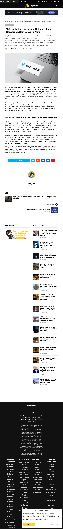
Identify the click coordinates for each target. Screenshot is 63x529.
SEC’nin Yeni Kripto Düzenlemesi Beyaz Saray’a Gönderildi (48, 286)
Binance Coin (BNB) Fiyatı (24, 473)
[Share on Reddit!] (38, 160)
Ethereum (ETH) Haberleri (10, 472)
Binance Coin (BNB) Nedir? (38, 479)
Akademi (35, 459)
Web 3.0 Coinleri (51, 507)
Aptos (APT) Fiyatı (24, 484)
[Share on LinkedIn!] (48, 160)
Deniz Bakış (31, 183)
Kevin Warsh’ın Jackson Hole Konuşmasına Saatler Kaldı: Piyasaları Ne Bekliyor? (49, 255)
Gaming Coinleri (51, 486)
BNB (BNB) (28, 1)
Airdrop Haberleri (10, 501)
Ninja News (7, 21)
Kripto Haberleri (15, 21)
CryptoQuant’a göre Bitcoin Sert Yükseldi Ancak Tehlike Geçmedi (48, 339)
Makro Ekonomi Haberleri (10, 484)
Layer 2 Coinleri (51, 471)
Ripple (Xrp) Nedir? (38, 473)
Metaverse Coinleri (51, 502)
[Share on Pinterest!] (53, 160)
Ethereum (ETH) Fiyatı (24, 468)
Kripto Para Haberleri (11, 460)
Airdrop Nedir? (37, 493)
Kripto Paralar (24, 459)
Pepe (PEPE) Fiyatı (24, 499)
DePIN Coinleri (51, 497)
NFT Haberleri (10, 520)
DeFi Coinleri (50, 493)
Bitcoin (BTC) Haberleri (10, 466)
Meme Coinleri (51, 481)
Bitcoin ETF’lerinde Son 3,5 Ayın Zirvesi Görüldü (48, 359)
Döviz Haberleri (10, 506)
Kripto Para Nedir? (38, 484)
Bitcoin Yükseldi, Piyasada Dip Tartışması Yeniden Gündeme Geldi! (48, 349)
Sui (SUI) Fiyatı (24, 494)
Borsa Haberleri (10, 516)
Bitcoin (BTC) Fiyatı (24, 463)
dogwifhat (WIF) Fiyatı (24, 504)
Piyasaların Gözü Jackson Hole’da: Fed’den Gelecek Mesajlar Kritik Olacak (47, 308)
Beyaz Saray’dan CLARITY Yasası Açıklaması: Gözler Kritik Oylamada (48, 380)
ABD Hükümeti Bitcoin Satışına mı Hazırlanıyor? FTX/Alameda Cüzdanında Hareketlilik (48, 297)
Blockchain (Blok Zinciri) (52, 460)
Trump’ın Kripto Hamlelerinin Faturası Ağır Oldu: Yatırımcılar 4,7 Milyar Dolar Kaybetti (48, 233)
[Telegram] (33, 412)
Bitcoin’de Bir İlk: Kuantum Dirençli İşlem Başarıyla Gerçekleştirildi (48, 276)
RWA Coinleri (51, 490)
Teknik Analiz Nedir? (38, 489)
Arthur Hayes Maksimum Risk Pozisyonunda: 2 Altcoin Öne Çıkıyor (48, 328)
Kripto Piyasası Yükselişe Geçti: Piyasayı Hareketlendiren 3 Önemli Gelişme (47, 369)
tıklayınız (23, 152)
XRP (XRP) (45, 1)
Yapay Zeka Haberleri (10, 490)
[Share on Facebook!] (43, 160)
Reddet (42, 524)
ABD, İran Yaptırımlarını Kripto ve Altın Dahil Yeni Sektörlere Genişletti (47, 318)
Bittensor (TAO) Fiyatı (24, 489)
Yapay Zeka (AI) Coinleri (51, 476)
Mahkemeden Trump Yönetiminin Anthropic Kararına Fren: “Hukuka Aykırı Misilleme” (47, 244)
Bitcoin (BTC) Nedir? (37, 463)
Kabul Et (29, 524)
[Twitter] (30, 412)
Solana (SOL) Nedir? (37, 468)
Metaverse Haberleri (11, 527)
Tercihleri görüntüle (55, 524)
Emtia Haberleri (10, 511)
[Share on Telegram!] (33, 160)
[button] (60, 510)
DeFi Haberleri (10, 523)
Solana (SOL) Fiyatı (24, 479)
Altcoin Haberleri (10, 478)
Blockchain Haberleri (11, 495)
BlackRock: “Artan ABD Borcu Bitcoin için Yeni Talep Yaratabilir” (48, 265)
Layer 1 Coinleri (51, 466)
